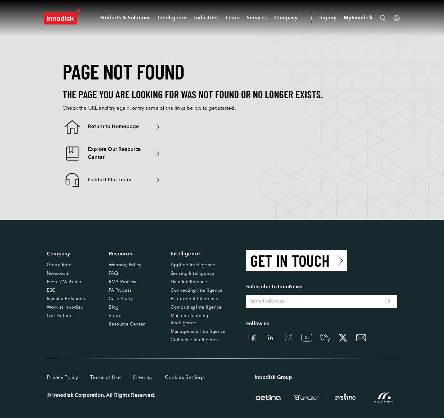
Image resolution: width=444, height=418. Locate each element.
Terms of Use (105, 377)
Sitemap (143, 377)
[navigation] (172, 18)
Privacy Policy (62, 377)
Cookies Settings (185, 377)
